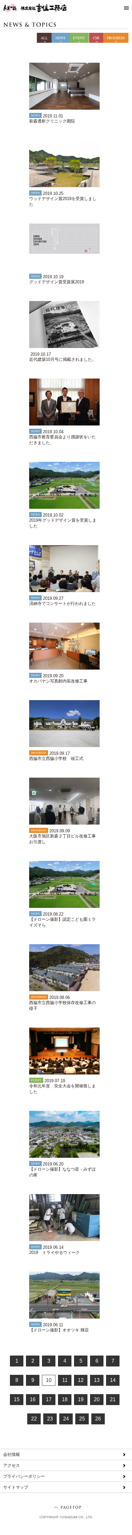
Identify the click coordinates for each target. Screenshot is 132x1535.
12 (81, 1380)
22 (34, 1418)
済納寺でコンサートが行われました (62, 603)
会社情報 (11, 1454)
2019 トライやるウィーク (54, 1252)
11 (65, 1380)
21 (113, 1399)
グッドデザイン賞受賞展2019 (56, 281)
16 (33, 1399)
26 (98, 1418)
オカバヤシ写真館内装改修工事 (58, 681)
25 (82, 1418)
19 (81, 1399)
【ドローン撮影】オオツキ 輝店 (59, 1330)
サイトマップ (15, 1487)
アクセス (11, 1465)
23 (50, 1418)
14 (113, 1380)
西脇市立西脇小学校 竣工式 (56, 758)
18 (65, 1399)
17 (49, 1399)
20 (97, 1399)
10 (49, 1380)
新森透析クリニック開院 (52, 121)
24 (66, 1418)
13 (97, 1380)
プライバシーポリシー (24, 1476)
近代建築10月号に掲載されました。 (62, 359)
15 (17, 1399)
